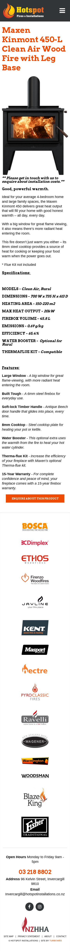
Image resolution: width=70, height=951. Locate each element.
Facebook (29, 907)
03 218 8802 (35, 871)
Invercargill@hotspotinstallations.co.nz (35, 894)
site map (8, 936)
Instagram (40, 907)
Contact (61, 936)
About (48, 936)
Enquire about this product (35, 498)
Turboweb (55, 940)
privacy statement (29, 936)
